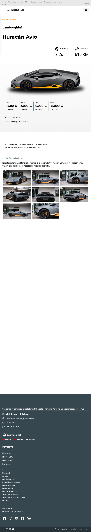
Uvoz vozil (6, 453)
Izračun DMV (7, 457)
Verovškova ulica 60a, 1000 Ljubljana (20, 419)
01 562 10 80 (11, 423)
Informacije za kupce (9, 491)
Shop (4, 4)
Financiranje (12, 2)
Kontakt (5, 500)
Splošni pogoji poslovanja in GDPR (13, 497)
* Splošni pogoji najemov (14, 158)
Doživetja (6, 464)
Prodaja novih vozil (50, 2)
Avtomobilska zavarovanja (11, 482)
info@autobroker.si (14, 427)
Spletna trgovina (7, 488)
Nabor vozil (7, 460)
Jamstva (20, 2)
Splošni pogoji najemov (10, 494)
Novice (60, 2)
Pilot (26, 2)
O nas (4, 2)
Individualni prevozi (36, 2)
